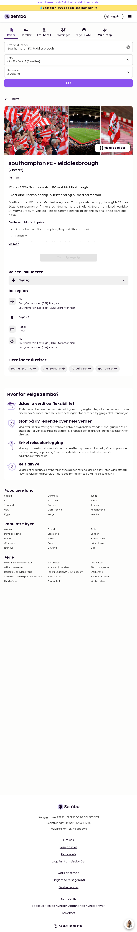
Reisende (13, 70)
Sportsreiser (105, 368)
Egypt (7, 514)
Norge (51, 514)
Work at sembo (68, 873)
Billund (51, 529)
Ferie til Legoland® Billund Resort (65, 572)
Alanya (8, 529)
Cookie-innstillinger (71, 925)
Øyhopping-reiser (100, 567)
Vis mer (14, 244)
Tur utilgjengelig (68, 257)
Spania (8, 496)
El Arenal (52, 548)
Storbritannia (55, 510)
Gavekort (68, 913)
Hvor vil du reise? (17, 45)
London (95, 534)
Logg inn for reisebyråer (69, 861)
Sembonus (68, 899)
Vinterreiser (54, 562)
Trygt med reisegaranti (68, 880)
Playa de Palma (12, 534)
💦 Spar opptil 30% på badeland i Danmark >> (68, 7)
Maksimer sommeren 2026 (18, 562)
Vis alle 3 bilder (114, 148)
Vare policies (68, 847)
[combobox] (65, 49)
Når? (10, 57)
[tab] (11, 32)
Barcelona (53, 534)
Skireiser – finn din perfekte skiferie (23, 576)
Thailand (95, 505)
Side (93, 548)
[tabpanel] (68, 64)
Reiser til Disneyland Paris (18, 572)
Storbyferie (97, 572)
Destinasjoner (68, 887)
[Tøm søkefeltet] (128, 47)
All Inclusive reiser (14, 567)
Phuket (51, 538)
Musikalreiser (98, 581)
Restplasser (97, 562)
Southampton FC (21, 368)
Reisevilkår (68, 854)
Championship (52, 368)
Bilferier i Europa (100, 576)
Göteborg (9, 543)
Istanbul (8, 548)
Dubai (51, 543)
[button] (68, 280)
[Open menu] (130, 16)
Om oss (68, 840)
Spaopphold (54, 581)
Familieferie (10, 581)
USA (6, 510)
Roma (7, 538)
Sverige (52, 505)
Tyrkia (94, 496)
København (97, 543)
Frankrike (53, 500)
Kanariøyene (98, 510)
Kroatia (95, 514)
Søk (68, 83)
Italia (6, 500)
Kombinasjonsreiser (58, 567)
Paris (93, 529)
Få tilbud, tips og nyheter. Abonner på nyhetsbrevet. (68, 906)
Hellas (94, 500)
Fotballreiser (79, 368)
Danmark (53, 496)
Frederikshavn (98, 538)
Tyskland (9, 505)
